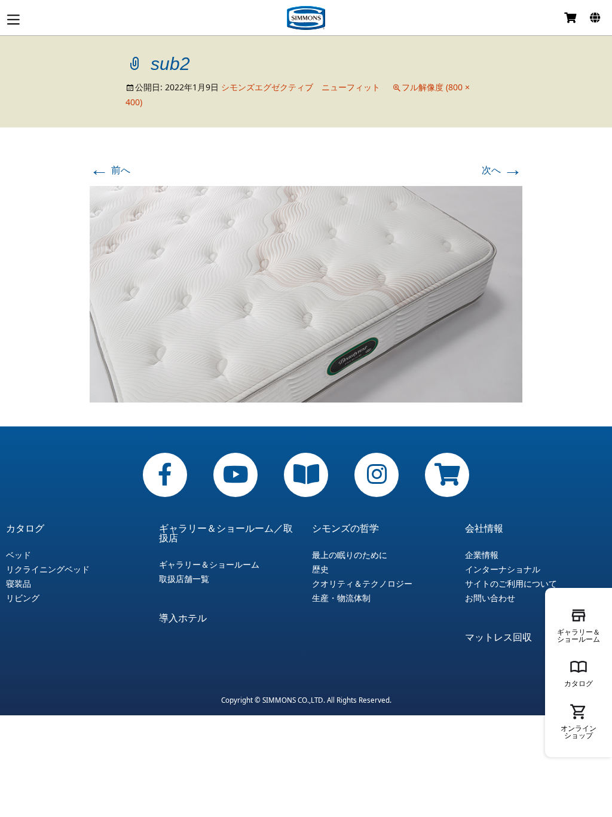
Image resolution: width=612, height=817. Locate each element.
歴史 (320, 569)
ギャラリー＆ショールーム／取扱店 (226, 532)
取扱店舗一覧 (184, 579)
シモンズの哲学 (345, 528)
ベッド (18, 555)
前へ (110, 169)
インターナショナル (502, 569)
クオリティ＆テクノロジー (362, 584)
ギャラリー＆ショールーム (209, 564)
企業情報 (481, 555)
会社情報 (484, 528)
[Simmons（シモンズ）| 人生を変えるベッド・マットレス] (306, 18)
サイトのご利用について (511, 584)
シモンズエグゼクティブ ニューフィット (300, 87)
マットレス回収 (498, 637)
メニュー (13, 19)
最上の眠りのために (349, 555)
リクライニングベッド (48, 569)
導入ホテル (183, 618)
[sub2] (306, 293)
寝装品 (18, 584)
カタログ (25, 528)
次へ (502, 169)
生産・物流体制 (341, 598)
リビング (22, 598)
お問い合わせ (490, 598)
